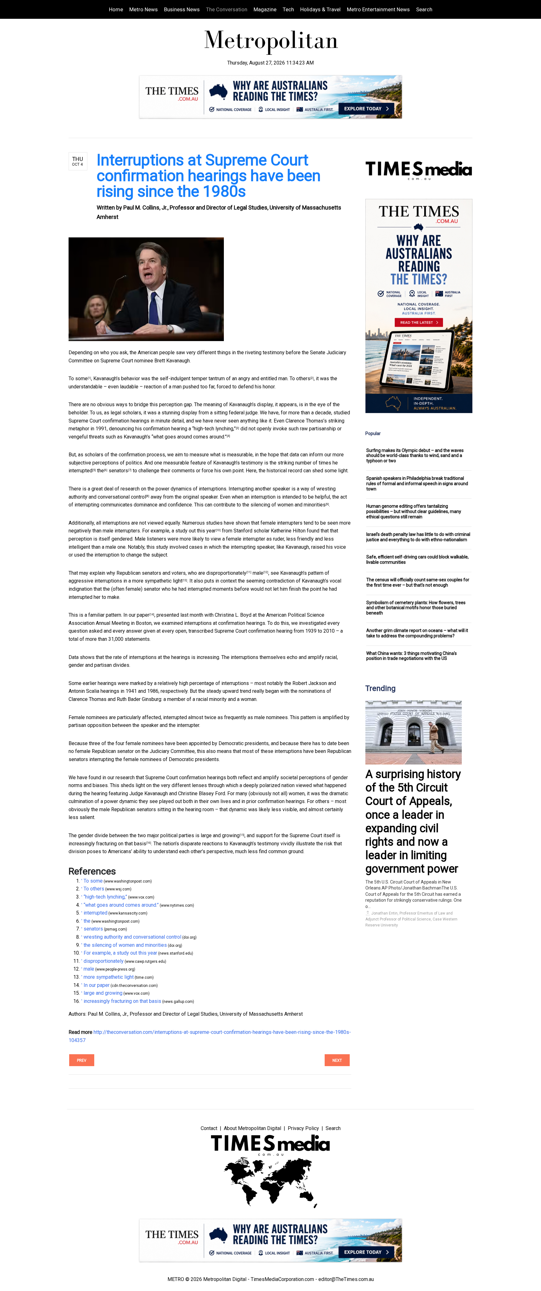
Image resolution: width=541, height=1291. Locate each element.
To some (78, 378)
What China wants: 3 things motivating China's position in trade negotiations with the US (411, 656)
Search (424, 9)
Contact (209, 1128)
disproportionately (226, 573)
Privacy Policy (303, 1128)
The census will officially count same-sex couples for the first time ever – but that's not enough (417, 582)
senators (118, 471)
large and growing (220, 835)
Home (116, 9)
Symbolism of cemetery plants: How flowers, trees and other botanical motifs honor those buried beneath (416, 608)
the (100, 471)
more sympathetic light (157, 581)
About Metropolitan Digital (252, 1128)
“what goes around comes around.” (189, 437)
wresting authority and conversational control (132, 937)
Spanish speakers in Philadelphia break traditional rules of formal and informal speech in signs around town (417, 483)
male (258, 573)
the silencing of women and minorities (284, 505)
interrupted (80, 471)
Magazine (265, 9)
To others (300, 378)
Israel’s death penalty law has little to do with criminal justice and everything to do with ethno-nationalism (418, 537)
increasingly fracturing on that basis (107, 844)
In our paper (136, 615)
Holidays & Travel (320, 9)
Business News (182, 9)
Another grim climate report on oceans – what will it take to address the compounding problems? (417, 633)
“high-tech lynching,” (214, 429)
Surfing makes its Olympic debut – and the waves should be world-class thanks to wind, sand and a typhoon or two (415, 456)
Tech (288, 9)
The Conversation (226, 9)
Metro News (143, 9)
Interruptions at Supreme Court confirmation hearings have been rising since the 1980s (209, 175)
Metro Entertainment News (378, 9)
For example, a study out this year (179, 531)
